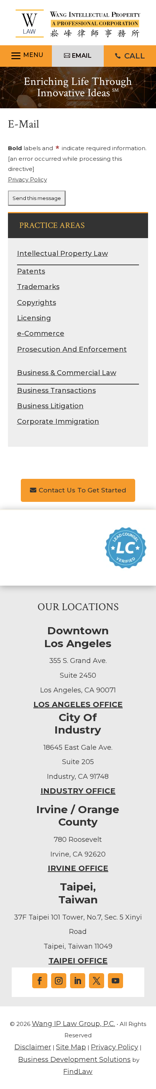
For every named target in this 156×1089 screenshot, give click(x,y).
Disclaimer (32, 1047)
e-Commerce (40, 333)
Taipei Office (78, 960)
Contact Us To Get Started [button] (82, 490)
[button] (26, 56)
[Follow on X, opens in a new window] (96, 980)
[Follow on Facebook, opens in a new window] (39, 980)
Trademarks (38, 287)
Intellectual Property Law (62, 253)
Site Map (71, 1047)
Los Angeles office (78, 704)
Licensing (34, 318)
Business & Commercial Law (66, 373)
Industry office (78, 790)
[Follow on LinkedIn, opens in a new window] (77, 980)
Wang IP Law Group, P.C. (73, 1024)
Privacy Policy (27, 179)
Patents (31, 271)
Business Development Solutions (74, 1059)
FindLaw (77, 1071)
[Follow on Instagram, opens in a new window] (58, 980)
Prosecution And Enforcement (72, 349)
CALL (134, 55)
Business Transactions (56, 390)
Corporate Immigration (58, 421)
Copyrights (36, 302)
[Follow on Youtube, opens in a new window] (115, 980)
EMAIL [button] (82, 55)
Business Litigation (50, 406)
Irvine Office (78, 868)
